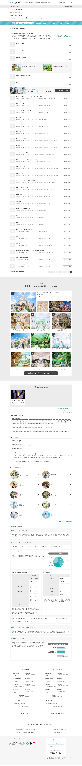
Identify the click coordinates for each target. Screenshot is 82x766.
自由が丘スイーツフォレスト (23, 222)
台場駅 (64, 431)
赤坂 (31, 427)
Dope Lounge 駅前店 (21, 57)
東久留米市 (14, 423)
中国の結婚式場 (15, 689)
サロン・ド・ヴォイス (21, 215)
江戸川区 (26, 420)
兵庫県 (29, 685)
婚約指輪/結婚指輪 (44, 2)
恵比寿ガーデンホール (21, 173)
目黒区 (63, 420)
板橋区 (37, 420)
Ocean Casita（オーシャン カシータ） (25, 75)
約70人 (32, 461)
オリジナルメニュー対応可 (16, 457)
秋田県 (34, 674)
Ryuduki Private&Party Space (23, 138)
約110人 (45, 461)
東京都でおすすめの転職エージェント (60, 732)
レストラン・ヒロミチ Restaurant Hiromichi (26, 159)
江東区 (40, 420)
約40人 (23, 461)
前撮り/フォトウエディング (53, 2)
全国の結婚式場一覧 (25, 706)
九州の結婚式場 (21, 695)
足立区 (23, 420)
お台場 (22, 427)
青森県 (32, 674)
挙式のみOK (14, 455)
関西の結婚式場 (27, 684)
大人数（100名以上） (34, 455)
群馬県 (32, 681)
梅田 (17, 703)
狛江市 (32, 423)
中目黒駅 (43, 431)
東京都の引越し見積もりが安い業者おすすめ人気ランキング (25, 729)
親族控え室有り (41, 455)
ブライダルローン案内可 (26, 455)
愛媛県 (32, 691)
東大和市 (24, 423)
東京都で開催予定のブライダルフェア (64, 408)
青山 (13, 12)
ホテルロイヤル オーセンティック (24, 229)
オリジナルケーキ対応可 (26, 457)
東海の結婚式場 (15, 684)
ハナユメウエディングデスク (63, 36)
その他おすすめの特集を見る (66, 521)
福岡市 (22, 703)
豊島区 (60, 420)
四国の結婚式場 (27, 689)
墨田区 (69, 420)
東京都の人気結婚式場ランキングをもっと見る (41, 373)
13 (66, 272)
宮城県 (26, 674)
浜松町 (46, 427)
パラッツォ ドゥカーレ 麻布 (41, 348)
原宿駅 (17, 431)
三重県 (20, 686)
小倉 (24, 703)
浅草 (51, 427)
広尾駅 (28, 431)
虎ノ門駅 (50, 431)
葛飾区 (43, 420)
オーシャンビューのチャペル (40, 457)
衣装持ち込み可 (53, 455)
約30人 (20, 461)
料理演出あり (32, 457)
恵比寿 (16, 12)
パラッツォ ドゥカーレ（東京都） (60, 66)
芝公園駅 (60, 431)
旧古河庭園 (18, 117)
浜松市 (15, 703)
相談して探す (31, 2)
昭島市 (18, 423)
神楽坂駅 (46, 431)
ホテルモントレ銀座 (61, 329)
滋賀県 (34, 685)
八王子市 (30, 420)
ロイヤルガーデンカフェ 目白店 (23, 110)
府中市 (66, 420)
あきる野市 (28, 423)
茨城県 (26, 681)
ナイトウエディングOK (55, 457)
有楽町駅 (67, 431)
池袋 (19, 12)
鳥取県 (15, 692)
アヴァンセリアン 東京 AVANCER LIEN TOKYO (61, 348)
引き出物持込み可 (60, 455)
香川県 (26, 691)
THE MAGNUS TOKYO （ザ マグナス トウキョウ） (21, 329)
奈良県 (26, 686)
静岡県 (22, 686)
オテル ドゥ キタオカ (21, 43)
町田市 (46, 420)
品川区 (49, 420)
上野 (43, 427)
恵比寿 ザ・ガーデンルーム (22, 166)
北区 (51, 420)
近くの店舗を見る (63, 90)
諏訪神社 (18, 236)
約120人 (48, 461)
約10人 (13, 461)
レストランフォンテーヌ (22, 82)
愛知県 (15, 686)
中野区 (57, 420)
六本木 (34, 427)
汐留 (49, 427)
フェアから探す (37, 2)
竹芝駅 (54, 431)
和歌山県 (29, 686)
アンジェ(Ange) (20, 103)
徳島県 (29, 691)
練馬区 (17, 420)
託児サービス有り (47, 455)
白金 (36, 427)
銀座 (29, 427)
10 (59, 272)
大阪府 (26, 685)
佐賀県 (23, 696)
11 (61, 272)
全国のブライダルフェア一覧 (57, 706)
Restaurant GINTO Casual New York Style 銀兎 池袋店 (29, 96)
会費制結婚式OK (48, 457)
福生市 (46, 423)
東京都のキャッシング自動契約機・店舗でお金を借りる (25, 732)
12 (64, 272)
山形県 (29, 675)
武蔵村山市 (42, 423)
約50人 (26, 461)
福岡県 (20, 696)
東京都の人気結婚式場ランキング (41, 286)
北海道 (15, 675)
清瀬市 (38, 423)
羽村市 (49, 423)
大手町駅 (34, 431)
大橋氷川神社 (19, 194)
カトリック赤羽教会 (21, 124)
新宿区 (54, 420)
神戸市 (19, 703)
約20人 (17, 461)
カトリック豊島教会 (21, 50)
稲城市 (21, 423)
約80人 (35, 461)
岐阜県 (17, 686)
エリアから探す (25, 2)
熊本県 (28, 696)
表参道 (11, 12)
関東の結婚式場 (27, 678)
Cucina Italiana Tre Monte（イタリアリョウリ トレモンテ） (30, 250)
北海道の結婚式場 (16, 673)
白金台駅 (20, 431)
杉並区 (34, 420)
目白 (39, 427)
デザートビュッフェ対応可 (67, 455)
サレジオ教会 (19, 201)
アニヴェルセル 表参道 (20, 348)
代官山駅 (13, 431)
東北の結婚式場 (27, 673)
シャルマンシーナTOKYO (41, 329)
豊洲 (27, 427)
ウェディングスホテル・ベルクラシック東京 (48, 292)
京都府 (32, 685)
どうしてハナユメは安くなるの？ (65, 410)
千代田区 (52, 423)
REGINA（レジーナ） (21, 145)
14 (69, 272)
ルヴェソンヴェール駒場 (22, 152)
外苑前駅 (24, 431)
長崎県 (26, 696)
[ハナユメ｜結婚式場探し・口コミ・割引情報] (15, 2)
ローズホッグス (20, 243)
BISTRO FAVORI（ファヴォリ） (23, 187)
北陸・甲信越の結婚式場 (17, 678)
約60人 (29, 461)
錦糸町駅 (31, 431)
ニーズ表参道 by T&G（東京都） (28, 66)
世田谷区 (13, 420)
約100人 (41, 461)
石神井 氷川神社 (20, 264)
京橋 (41, 427)
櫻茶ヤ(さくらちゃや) (21, 131)
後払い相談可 (19, 455)
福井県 (17, 681)
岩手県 (26, 675)
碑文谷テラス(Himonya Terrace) (23, 208)
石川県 (15, 681)
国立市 (35, 423)
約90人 (38, 461)
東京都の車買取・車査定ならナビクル (60, 729)
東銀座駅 (57, 431)
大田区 (20, 420)
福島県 (29, 674)
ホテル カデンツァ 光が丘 (22, 257)
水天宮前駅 (39, 431)
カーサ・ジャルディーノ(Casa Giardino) (25, 180)
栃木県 (29, 681)
